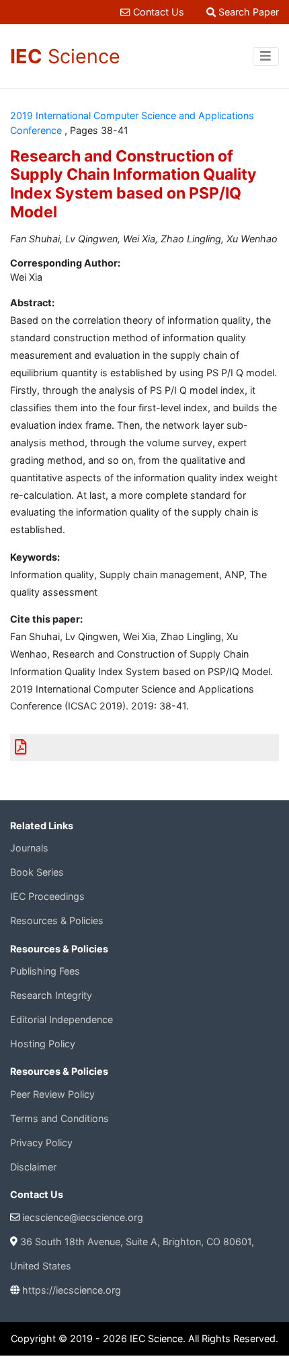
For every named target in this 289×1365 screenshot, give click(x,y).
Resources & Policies (57, 920)
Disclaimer (33, 1166)
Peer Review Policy (52, 1094)
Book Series (37, 872)
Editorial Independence (61, 1019)
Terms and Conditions (59, 1118)
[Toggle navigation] (266, 56)
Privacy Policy (41, 1142)
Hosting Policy (42, 1043)
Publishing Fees (45, 971)
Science (65, 56)
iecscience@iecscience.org (82, 1217)
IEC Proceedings (47, 896)
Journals (29, 847)
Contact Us (158, 12)
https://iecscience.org (71, 1290)
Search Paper (247, 12)
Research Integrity (51, 995)
